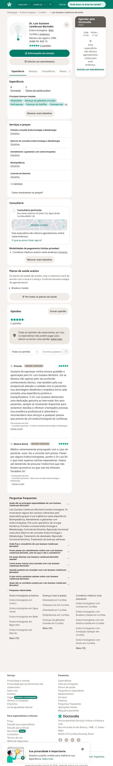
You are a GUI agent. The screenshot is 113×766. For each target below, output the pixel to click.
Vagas (21, 697)
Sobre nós (12, 690)
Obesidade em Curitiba (55, 600)
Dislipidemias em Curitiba (56, 614)
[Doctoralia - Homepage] (10, 4)
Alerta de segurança (17, 740)
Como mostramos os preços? (27, 192)
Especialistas (64, 680)
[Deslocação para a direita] (69, 71)
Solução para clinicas (18, 727)
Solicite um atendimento (90, 69)
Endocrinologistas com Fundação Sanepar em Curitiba (88, 631)
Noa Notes (16, 731)
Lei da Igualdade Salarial (19, 707)
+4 (66, 104)
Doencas (62, 700)
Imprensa (12, 703)
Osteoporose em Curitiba (56, 604)
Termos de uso (15, 737)
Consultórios (48, 71)
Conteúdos (13, 734)
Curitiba (21, 216)
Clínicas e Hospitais (68, 683)
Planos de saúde (66, 687)
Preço (10, 721)
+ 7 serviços (16, 183)
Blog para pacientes (68, 710)
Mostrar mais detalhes (40, 114)
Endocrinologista (28, 12)
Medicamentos (66, 693)
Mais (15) (14, 638)
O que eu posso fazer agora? (27, 240)
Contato (11, 693)
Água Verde (54, 213)
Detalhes (15, 133)
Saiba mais (47, 758)
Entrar (62, 4)
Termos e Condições (17, 700)
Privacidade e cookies (18, 680)
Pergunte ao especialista (71, 690)
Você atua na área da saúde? (85, 4)
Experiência (18, 71)
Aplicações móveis (67, 707)
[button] (39, 53)
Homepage (12, 12)
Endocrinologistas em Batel (23, 616)
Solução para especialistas (21, 724)
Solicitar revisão (16, 429)
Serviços (33, 71)
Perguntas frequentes (69, 703)
